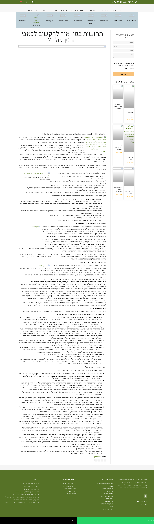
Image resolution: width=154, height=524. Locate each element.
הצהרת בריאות (71, 494)
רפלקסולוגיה (109, 501)
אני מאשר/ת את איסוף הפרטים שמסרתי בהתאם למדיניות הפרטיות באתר (124, 66)
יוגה (111, 506)
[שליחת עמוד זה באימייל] (99, 460)
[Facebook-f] (27, 2)
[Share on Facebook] (105, 460)
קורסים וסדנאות (77, 10)
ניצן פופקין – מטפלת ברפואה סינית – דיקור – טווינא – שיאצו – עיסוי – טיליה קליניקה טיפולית (96, 148)
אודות (114, 10)
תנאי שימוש (143, 504)
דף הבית (123, 10)
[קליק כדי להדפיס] (95, 460)
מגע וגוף (110, 486)
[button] (33, 2)
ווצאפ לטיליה (149, 520)
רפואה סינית (109, 491)
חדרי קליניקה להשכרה (69, 484)
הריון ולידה (109, 499)
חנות (55, 10)
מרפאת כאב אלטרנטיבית (105, 484)
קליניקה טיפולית (19, 492)
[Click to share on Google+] (102, 460)
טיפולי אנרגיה (108, 494)
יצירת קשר (46, 10)
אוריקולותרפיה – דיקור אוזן (129, 193)
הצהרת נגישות (33, 10)
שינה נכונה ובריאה (130, 158)
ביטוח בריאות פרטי (70, 489)
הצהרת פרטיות (142, 501)
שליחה (123, 74)
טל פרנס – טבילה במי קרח (130, 115)
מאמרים (64, 10)
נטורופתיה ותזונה (107, 489)
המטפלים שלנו (92, 10)
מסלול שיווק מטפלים (69, 486)
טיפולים (105, 10)
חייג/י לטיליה (72, 520)
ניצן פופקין (97, 456)
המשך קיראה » (129, 119)
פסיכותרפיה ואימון (107, 496)
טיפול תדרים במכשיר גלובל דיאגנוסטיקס (118, 106)
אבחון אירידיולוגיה (107, 504)
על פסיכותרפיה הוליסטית (118, 148)
